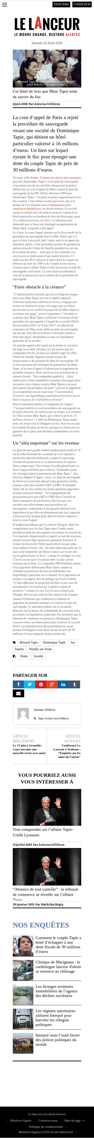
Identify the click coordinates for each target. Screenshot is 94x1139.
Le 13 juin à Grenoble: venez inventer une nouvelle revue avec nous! (29, 749)
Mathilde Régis (52, 904)
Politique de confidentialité (30, 1085)
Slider (24, 656)
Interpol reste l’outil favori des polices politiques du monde (58, 1040)
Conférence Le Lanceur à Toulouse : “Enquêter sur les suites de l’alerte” (67, 751)
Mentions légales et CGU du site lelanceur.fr (46, 1132)
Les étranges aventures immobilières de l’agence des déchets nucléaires (56, 991)
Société (38, 656)
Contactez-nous (48, 1120)
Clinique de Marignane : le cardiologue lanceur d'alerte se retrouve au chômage (58, 967)
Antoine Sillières (47, 104)
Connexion (82, 4)
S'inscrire (61, 4)
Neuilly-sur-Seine (40, 649)
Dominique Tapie (54, 642)
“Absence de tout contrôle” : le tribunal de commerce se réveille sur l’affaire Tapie (45, 894)
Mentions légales (20, 1120)
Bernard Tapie (29, 642)
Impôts (19, 649)
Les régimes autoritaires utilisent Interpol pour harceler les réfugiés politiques (55, 1017)
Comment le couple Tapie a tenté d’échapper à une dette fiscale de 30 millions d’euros (58, 944)
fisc (73, 642)
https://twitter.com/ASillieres (53, 718)
